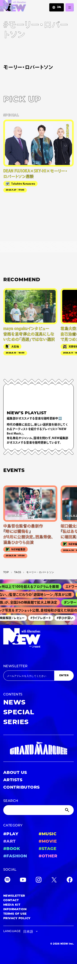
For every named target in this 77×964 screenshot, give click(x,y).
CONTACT (11, 900)
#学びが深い (62, 617)
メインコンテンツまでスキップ (26, 5)
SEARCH (10, 801)
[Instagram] (38, 881)
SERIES (16, 722)
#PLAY (10, 834)
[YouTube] (23, 881)
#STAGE (47, 849)
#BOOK (11, 849)
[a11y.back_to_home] (13, 7)
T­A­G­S (17, 572)
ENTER (64, 675)
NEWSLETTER (15, 666)
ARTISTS (12, 780)
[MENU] (70, 7)
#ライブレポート (38, 617)
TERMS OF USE (15, 913)
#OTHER (48, 856)
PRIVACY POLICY (17, 918)
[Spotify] (7, 881)
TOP (6, 572)
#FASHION (15, 856)
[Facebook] (70, 881)
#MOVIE (48, 842)
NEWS (14, 703)
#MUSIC (48, 834)
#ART (9, 842)
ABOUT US (15, 773)
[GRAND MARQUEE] (38, 748)
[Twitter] (54, 881)
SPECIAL (18, 712)
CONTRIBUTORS (21, 788)
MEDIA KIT (11, 904)
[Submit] (67, 810)
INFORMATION (14, 909)
